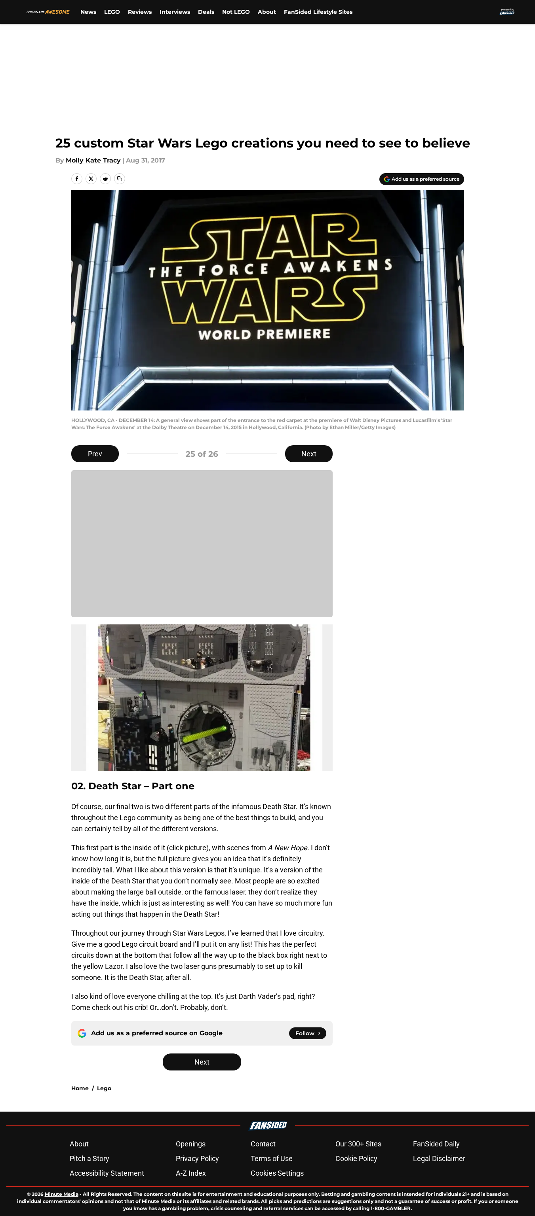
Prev (95, 454)
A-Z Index (191, 1173)
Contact (263, 1144)
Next (308, 454)
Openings (191, 1144)
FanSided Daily (436, 1144)
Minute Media (61, 1194)
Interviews (175, 11)
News (88, 11)
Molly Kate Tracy (93, 160)
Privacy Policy (197, 1158)
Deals (206, 11)
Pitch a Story (89, 1158)
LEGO (112, 11)
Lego (104, 1088)
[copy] (119, 178)
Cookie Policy (356, 1158)
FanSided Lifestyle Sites (318, 11)
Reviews (140, 11)
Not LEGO (236, 11)
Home (80, 1088)
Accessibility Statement (107, 1173)
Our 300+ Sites (358, 1144)
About (267, 11)
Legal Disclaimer (439, 1158)
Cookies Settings (277, 1173)
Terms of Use (272, 1158)
